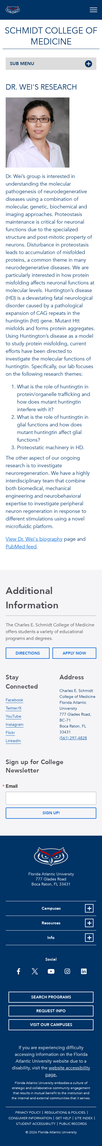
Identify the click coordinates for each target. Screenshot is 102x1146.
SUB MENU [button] (22, 64)
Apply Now (74, 653)
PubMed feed (21, 546)
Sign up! (51, 813)
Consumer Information (30, 1118)
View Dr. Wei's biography (34, 539)
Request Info (51, 1011)
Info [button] (51, 937)
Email (12, 786)
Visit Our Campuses (51, 1024)
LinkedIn (13, 741)
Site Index (84, 1118)
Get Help (63, 1118)
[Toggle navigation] (93, 10)
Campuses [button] (51, 908)
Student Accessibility (36, 1123)
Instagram (15, 724)
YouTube (13, 716)
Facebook (14, 700)
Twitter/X (14, 708)
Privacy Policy (28, 1112)
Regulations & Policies (65, 1112)
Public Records (73, 1123)
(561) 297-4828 (73, 738)
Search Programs (51, 997)
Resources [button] (51, 923)
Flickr (10, 732)
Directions (28, 653)
